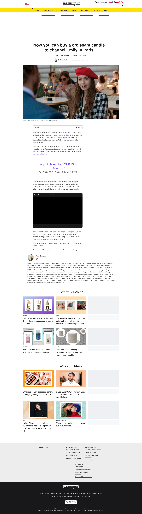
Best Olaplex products (72, 449)
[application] (58, 210)
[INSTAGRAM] (37, 259)
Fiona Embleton (64, 60)
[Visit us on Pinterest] (117, 2)
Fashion (74, 10)
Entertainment (48, 10)
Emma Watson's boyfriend (48, 15)
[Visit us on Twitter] (115, 2)
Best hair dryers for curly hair (93, 460)
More (106, 10)
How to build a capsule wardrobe (82, 473)
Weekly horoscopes (104, 15)
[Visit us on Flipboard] (122, 2)
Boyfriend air (79, 466)
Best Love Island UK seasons (83, 477)
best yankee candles (62, 135)
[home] (32, 10)
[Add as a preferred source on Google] (71, 502)
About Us (43, 493)
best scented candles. (40, 154)
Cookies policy (97, 493)
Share (37, 127)
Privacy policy (86, 493)
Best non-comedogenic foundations (91, 456)
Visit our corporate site (92, 508)
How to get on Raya (71, 455)
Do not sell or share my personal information (74, 496)
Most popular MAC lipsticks (74, 458)
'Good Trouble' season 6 (67, 15)
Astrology (97, 10)
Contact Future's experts (56, 493)
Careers (55, 496)
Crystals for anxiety (90, 452)
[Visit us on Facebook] (112, 2)
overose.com (69, 250)
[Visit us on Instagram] (110, 2)
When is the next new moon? (83, 469)
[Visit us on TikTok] (119, 2)
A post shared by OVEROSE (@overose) (58, 166)
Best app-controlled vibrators (93, 449)
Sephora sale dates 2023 (73, 452)
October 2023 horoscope (86, 15)
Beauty (37, 10)
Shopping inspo (85, 10)
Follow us (79, 127)
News (70, 42)
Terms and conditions (73, 493)
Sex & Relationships (62, 10)
